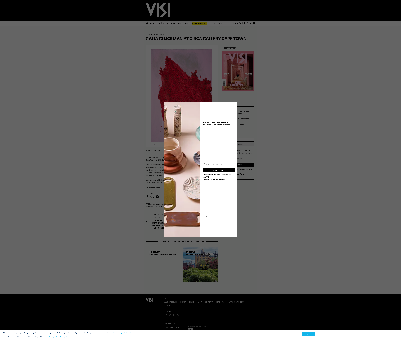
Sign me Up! (218, 170)
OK (308, 334)
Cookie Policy (117, 333)
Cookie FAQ (127, 333)
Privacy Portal (64, 337)
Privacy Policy (54, 337)
